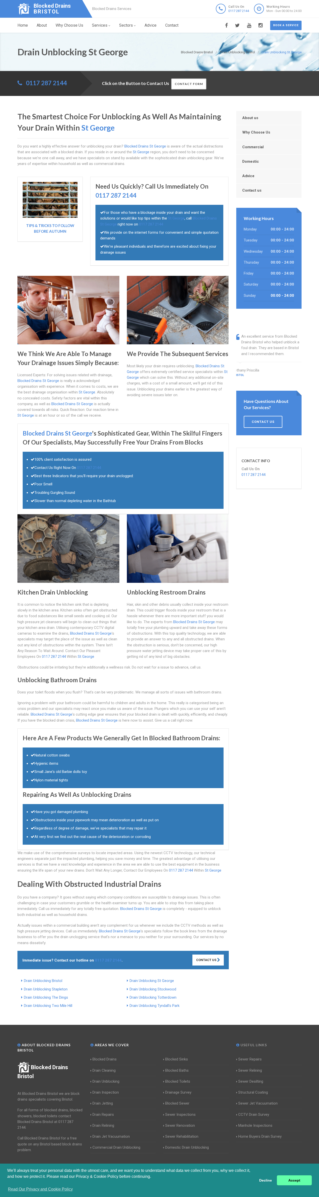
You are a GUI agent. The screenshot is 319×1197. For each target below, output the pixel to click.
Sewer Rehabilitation (181, 1136)
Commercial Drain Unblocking (116, 1147)
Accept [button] (294, 1180)
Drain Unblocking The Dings (46, 997)
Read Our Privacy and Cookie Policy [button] (40, 1189)
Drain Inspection (105, 1092)
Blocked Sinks (176, 1059)
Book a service (286, 25)
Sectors (126, 25)
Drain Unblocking (105, 1081)
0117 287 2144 (238, 11)
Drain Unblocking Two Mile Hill (48, 1005)
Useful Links (253, 1045)
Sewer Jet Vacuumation (258, 1103)
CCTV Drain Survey (253, 1114)
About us (250, 118)
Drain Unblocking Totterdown (153, 997)
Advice (151, 25)
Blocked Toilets (177, 1081)
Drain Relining (103, 1125)
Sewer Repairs (250, 1059)
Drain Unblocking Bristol (43, 980)
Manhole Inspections (255, 1125)
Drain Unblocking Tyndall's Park (154, 1005)
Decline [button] (265, 1180)
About (42, 25)
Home (22, 25)
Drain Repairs (103, 1114)
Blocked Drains (104, 1059)
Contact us (251, 190)
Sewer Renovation (180, 1125)
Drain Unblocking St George (152, 980)
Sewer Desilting (250, 1081)
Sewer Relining (250, 1070)
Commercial (253, 147)
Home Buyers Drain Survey (260, 1136)
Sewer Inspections (180, 1114)
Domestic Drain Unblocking (187, 1147)
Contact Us (206, 960)
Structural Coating (253, 1092)
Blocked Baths (177, 1070)
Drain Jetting (102, 1103)
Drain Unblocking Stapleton (46, 989)
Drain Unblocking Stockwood (153, 989)
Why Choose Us (69, 25)
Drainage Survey (178, 1092)
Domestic (250, 161)
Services (99, 25)
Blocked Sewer (177, 1103)
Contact (171, 25)
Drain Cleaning (104, 1070)
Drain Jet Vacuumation (111, 1136)
